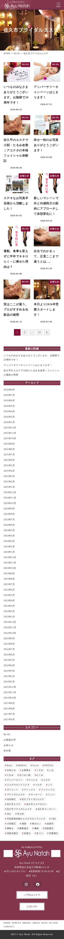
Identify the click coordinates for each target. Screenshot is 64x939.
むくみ (39, 775)
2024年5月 (9, 530)
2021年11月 (10, 692)
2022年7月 (9, 649)
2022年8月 (9, 643)
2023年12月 (10, 557)
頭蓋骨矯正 (12, 833)
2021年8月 (9, 708)
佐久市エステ (14, 804)
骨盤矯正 (53, 833)
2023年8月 (9, 579)
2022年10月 (10, 633)
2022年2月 (9, 676)
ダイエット (12, 790)
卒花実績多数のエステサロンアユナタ (26, 819)
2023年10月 (10, 568)
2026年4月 (9, 411)
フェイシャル (48, 790)
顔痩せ (27, 833)
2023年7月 (9, 584)
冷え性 (20, 814)
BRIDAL (22, 765)
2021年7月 (9, 714)
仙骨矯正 (11, 799)
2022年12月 (10, 622)
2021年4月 (9, 719)
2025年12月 (10, 427)
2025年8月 (9, 449)
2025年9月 (9, 443)
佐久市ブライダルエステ (19, 809)
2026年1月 (9, 422)
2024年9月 (9, 508)
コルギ (38, 785)
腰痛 (36, 828)
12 (39, 332)
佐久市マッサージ (47, 809)
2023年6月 (9, 589)
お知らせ (8, 745)
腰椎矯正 (23, 828)
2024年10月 (10, 503)
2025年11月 (10, 433)
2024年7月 (9, 519)
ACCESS (53, 923)
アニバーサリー (15, 780)
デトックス (29, 790)
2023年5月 (9, 595)
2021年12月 (10, 687)
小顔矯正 (11, 824)
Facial (35, 765)
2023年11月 (10, 562)
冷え (9, 814)
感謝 (24, 824)
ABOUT (36, 923)
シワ (50, 785)
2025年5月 (9, 465)
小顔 (53, 819)
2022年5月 (9, 660)
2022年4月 (9, 665)
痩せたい (36, 824)
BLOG (7, 734)
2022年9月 (9, 638)
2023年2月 (9, 611)
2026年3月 (9, 416)
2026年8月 (9, 389)
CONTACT (9, 927)
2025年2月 (9, 481)
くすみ (39, 770)
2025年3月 (9, 476)
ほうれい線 (25, 775)
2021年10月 (10, 697)
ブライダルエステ (16, 794)
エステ (46, 780)
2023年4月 (9, 600)
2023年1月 (9, 616)
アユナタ (32, 780)
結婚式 (50, 824)
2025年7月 (9, 454)
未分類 (7, 750)
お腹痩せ (26, 770)
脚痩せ (10, 828)
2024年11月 (10, 497)
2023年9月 (9, 573)
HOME (7, 923)
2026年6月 (9, 400)
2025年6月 (9, 460)
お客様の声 (10, 739)
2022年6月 (9, 654)
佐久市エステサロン (36, 804)
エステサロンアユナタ (18, 785)
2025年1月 (9, 487)
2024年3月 (9, 541)
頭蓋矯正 (48, 828)
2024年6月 (9, 525)
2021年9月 (9, 703)
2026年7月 (9, 395)
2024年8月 (9, 514)
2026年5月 (9, 406)
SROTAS (48, 765)
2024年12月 (10, 492)
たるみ (10, 775)
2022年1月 (9, 681)
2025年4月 (9, 470)
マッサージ (36, 794)
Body (9, 765)
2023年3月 (9, 606)
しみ (51, 770)
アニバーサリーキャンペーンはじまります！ (28, 365)
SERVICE (16, 923)
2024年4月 (9, 535)
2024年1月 (9, 552)
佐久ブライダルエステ (33, 799)
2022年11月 (10, 627)
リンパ (51, 794)
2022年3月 (9, 670)
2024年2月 (9, 546)
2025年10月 (10, 438)
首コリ (39, 833)
